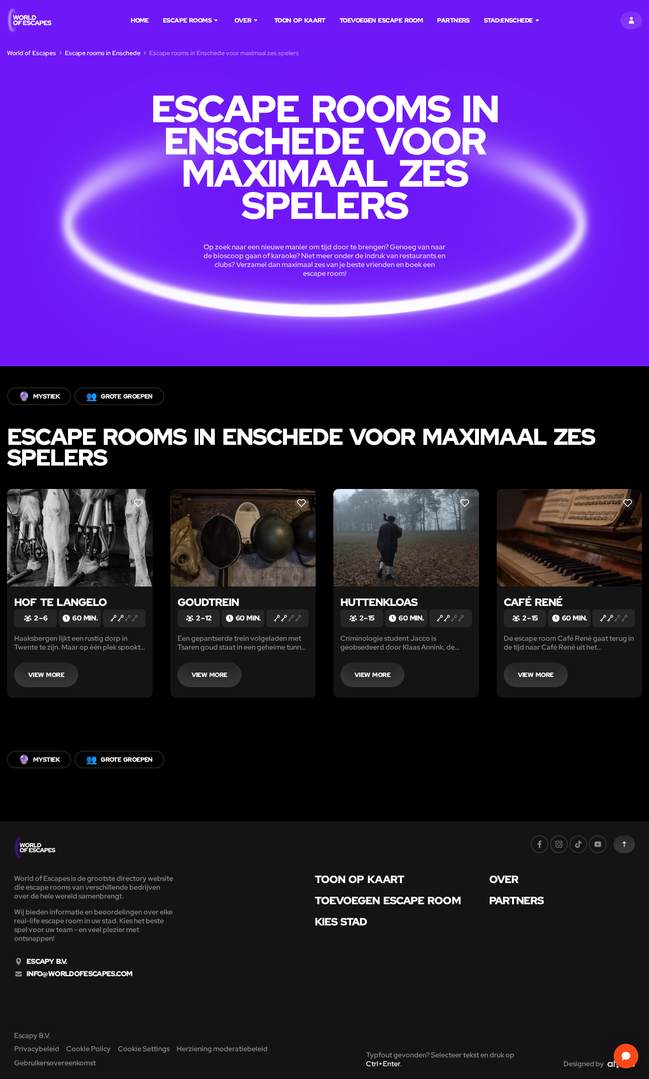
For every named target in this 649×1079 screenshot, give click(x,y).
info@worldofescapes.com (79, 974)
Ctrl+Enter (383, 1063)
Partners (453, 20)
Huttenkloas (378, 602)
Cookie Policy (88, 1048)
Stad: (508, 20)
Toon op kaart (299, 20)
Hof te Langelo (60, 602)
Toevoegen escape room (381, 20)
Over (242, 20)
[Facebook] (539, 844)
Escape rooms (187, 20)
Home (140, 20)
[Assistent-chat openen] (626, 1056)
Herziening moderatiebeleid (222, 1048)
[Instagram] (559, 844)
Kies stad (341, 922)
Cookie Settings (144, 1048)
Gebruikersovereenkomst (55, 1063)
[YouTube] (598, 844)
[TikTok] (578, 844)
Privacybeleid (36, 1048)
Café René (533, 602)
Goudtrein (208, 602)
